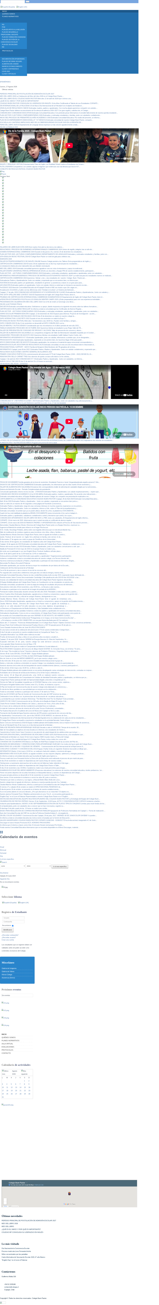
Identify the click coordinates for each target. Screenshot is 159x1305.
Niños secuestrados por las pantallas (15, 1254)
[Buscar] (3, 862)
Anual (2, 847)
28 (20, 1094)
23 (29, 1090)
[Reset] (27, 1)
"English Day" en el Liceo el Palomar (14, 1260)
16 (29, 1087)
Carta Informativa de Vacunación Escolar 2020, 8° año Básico (23, 1257)
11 (7, 1087)
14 (20, 1087)
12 (12, 1087)
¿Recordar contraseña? (10, 935)
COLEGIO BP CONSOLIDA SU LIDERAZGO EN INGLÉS (22, 1232)
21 (20, 1090)
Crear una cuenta (8, 940)
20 (16, 1090)
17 (3, 1090)
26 (12, 1094)
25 (7, 1094)
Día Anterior (4, 873)
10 (3, 1087)
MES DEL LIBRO (8, 1226)
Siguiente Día (4, 879)
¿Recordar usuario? (9, 937)
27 (16, 1094)
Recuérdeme (6, 925)
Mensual (3, 850)
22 (25, 1090)
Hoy (1, 856)
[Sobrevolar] (3, 1302)
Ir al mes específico (7, 859)
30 (29, 1094)
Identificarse (7, 930)
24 (3, 1094)
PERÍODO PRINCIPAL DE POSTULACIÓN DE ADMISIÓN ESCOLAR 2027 (29, 1220)
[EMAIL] (4, 843)
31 (3, 1097)
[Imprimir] (4, 841)
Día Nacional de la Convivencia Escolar (16, 1248)
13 (16, 1087)
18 (7, 1090)
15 (25, 1087)
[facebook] (2, 76)
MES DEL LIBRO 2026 (10, 1223)
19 (12, 1090)
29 (25, 1094)
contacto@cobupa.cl (11, 1287)
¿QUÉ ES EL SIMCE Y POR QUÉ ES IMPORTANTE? (21, 1229)
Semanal (3, 853)
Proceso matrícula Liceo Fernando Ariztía (16, 1251)
